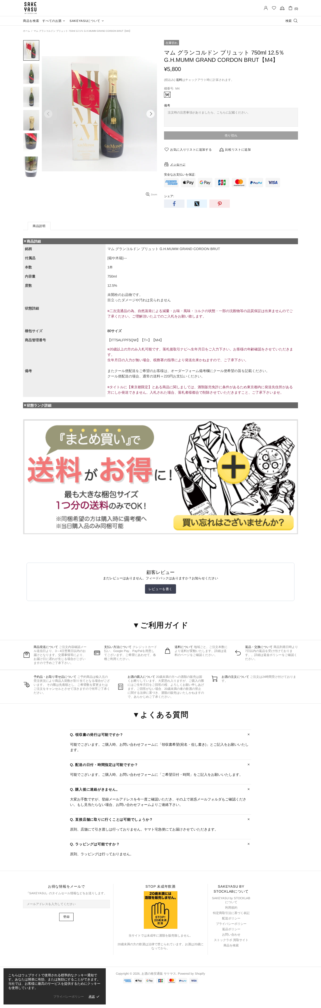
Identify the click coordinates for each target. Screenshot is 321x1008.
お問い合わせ (231, 934)
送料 (179, 80)
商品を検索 (231, 945)
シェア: (169, 196)
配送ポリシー (231, 918)
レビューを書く (160, 589)
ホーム (26, 31)
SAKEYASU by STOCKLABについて (231, 900)
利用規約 (231, 907)
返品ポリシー (231, 929)
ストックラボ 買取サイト (231, 940)
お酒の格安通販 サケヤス (30, 8)
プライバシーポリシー (231, 924)
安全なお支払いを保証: (180, 174)
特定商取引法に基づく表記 (231, 913)
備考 (167, 105)
